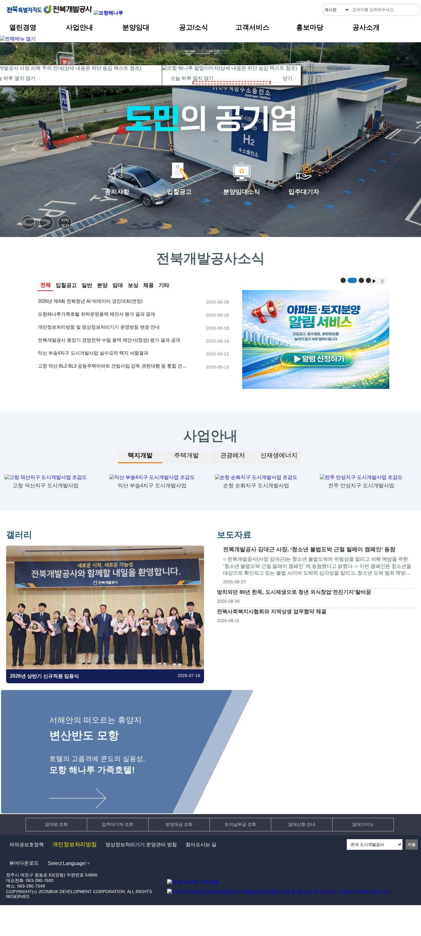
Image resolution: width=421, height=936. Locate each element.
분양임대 (135, 27)
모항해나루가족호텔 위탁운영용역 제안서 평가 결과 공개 (96, 314)
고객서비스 (252, 27)
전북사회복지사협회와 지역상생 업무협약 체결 (271, 611)
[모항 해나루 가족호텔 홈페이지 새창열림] (193, 882)
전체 (45, 285)
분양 (102, 285)
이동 (412, 844)
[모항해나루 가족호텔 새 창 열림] (108, 12)
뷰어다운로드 (24, 863)
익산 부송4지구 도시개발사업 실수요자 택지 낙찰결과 (93, 353)
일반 (87, 285)
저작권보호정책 (26, 844)
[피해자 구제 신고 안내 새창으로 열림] (316, 336)
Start (374, 281)
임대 (117, 285)
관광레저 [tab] (232, 455)
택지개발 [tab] (140, 455)
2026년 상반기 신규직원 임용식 (44, 676)
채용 (148, 285)
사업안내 (79, 27)
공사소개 (366, 27)
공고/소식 (193, 27)
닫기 (287, 78)
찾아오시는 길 (201, 844)
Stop (382, 281)
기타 (164, 285)
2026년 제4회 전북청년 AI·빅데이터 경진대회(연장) (90, 301)
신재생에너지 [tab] (278, 455)
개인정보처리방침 (74, 844)
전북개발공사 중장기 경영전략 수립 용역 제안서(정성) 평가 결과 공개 (109, 340)
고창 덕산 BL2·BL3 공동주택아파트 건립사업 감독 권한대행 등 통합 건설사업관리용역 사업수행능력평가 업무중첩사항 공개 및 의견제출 (112, 366)
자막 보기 (65, 223)
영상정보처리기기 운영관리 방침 (141, 844)
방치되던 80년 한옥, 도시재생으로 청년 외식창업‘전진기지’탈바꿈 (294, 592)
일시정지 (46, 223)
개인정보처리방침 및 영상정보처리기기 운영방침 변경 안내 (99, 327)
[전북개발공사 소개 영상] (210, 118)
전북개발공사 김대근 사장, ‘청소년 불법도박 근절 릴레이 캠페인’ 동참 (309, 549)
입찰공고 (66, 285)
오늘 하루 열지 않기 (192, 78)
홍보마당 (309, 27)
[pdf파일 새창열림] (278, 891)
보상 (133, 285)
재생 (28, 223)
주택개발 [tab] (186, 455)
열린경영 (22, 27)
